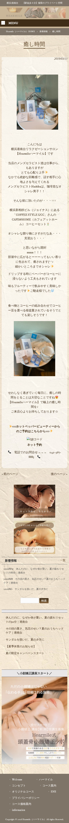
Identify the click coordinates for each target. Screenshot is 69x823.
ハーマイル (46, 779)
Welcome (17, 779)
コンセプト (19, 785)
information (18, 810)
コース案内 (49, 785)
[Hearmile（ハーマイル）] (34, 17)
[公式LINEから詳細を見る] (34, 766)
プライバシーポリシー (26, 798)
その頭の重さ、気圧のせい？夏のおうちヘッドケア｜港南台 (35, 630)
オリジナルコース (23, 791)
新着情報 (44, 31)
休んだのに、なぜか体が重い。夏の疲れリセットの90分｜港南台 (35, 619)
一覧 (63, 560)
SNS (53, 791)
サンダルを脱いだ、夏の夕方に (25, 639)
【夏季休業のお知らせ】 (21, 646)
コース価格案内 (21, 804)
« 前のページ (10, 474)
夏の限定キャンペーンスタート (25, 653)
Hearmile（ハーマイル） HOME (20, 31)
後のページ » (59, 474)
